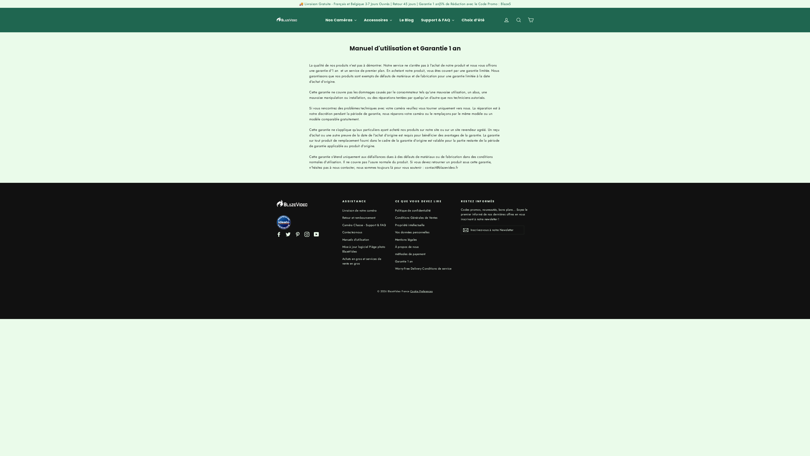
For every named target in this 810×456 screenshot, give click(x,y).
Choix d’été (473, 20)
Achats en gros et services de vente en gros (361, 261)
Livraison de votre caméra (359, 210)
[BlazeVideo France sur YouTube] (316, 234)
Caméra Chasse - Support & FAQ (364, 225)
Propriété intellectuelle (410, 225)
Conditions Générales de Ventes (416, 218)
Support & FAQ (436, 20)
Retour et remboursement (358, 218)
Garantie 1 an (404, 261)
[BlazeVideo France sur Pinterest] (297, 234)
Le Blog (407, 20)
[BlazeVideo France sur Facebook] (278, 234)
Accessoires (376, 20)
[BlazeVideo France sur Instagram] (306, 234)
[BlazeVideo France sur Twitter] (288, 234)
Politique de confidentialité (413, 210)
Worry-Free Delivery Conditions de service (423, 268)
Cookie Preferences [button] (421, 291)
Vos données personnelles (412, 232)
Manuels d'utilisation (355, 240)
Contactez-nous (352, 232)
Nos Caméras (339, 20)
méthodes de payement (410, 254)
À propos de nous (407, 247)
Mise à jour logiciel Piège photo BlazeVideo (363, 249)
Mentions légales (406, 240)
